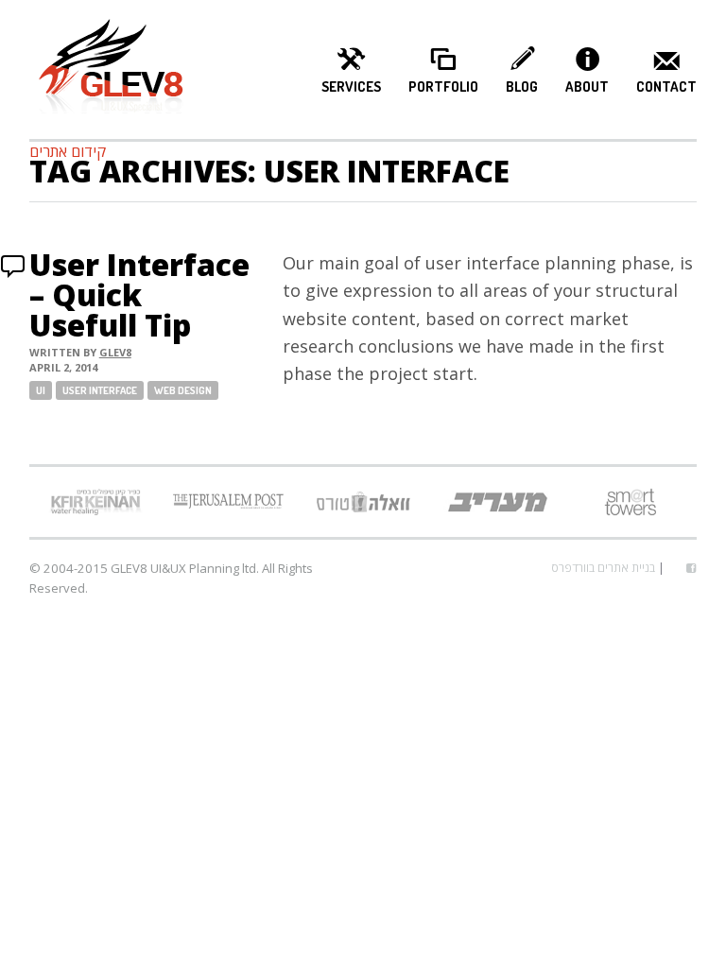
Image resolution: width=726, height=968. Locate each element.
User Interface (99, 390)
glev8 (115, 352)
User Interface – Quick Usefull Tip (139, 294)
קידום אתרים (67, 151)
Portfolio (443, 86)
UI (40, 390)
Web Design (183, 390)
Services (351, 86)
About (587, 86)
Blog (522, 86)
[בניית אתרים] (111, 69)
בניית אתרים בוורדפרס (603, 568)
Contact (666, 86)
